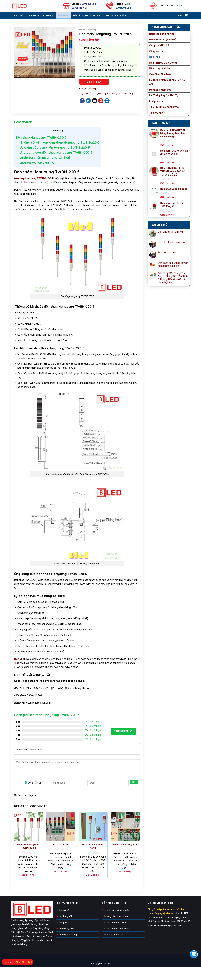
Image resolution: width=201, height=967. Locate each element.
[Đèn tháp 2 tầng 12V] (125, 826)
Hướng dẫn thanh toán (116, 916)
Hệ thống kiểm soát (160, 89)
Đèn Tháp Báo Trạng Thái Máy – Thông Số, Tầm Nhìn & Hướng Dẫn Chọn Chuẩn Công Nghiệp (173, 278)
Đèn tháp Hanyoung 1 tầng (93, 846)
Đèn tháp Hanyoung (107, 93)
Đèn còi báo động (167, 252)
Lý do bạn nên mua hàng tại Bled (44, 157)
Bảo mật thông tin (113, 934)
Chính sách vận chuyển (116, 910)
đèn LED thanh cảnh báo (171, 242)
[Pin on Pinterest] (100, 100)
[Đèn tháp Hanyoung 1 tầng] (93, 826)
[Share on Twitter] (88, 100)
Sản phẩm (64, 922)
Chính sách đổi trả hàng (116, 928)
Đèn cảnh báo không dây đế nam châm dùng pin (173, 264)
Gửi (134, 782)
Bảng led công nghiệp (41, 15)
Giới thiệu (18, 15)
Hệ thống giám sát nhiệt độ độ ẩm (167, 82)
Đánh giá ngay (123, 731)
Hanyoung (33, 178)
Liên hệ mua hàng (68, 934)
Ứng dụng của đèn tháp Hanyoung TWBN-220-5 (55, 152)
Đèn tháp (63, 15)
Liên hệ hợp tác (66, 928)
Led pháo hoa (157, 101)
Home (82, 29)
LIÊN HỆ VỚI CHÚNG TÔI (37, 162)
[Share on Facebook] (82, 100)
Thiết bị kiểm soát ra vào (164, 107)
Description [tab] (23, 122)
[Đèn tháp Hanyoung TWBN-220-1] (28, 826)
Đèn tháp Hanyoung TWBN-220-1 (28, 846)
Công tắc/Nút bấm (160, 45)
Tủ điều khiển (157, 112)
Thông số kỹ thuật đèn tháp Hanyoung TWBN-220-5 (59, 142)
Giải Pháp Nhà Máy (160, 74)
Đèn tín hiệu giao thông (86, 15)
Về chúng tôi (65, 916)
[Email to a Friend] (94, 100)
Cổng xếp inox (157, 51)
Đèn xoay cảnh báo (115, 15)
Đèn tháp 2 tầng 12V (125, 844)
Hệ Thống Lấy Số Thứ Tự (163, 95)
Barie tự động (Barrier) (162, 39)
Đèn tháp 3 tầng (61, 844)
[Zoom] (18, 74)
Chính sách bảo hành (115, 922)
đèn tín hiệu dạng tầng (127, 93)
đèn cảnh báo (91, 93)
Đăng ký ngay (94, 81)
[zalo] (194, 954)
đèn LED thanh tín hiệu (170, 231)
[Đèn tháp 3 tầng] (60, 826)
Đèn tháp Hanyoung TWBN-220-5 (41, 137)
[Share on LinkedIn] (107, 100)
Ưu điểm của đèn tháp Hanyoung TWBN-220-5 (54, 147)
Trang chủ (64, 910)
